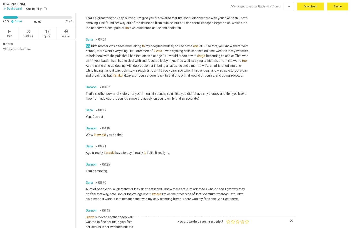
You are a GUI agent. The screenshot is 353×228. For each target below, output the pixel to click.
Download (310, 6)
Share (338, 6)
